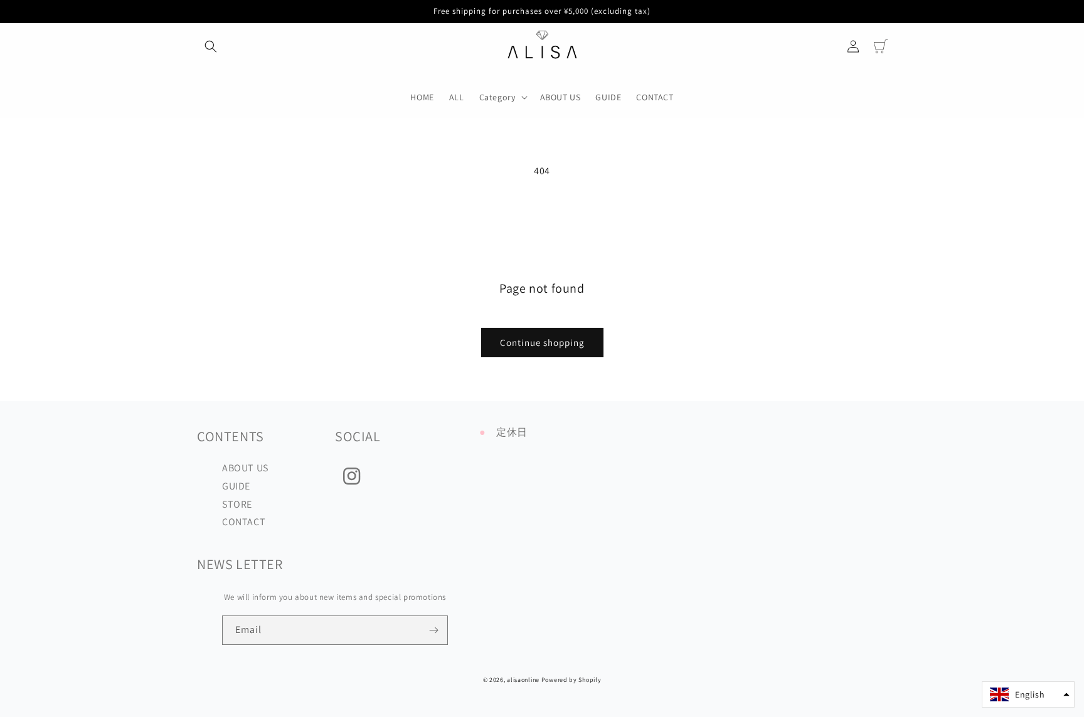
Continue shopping (542, 342)
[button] (211, 46)
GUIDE (236, 486)
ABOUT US (245, 467)
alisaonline (523, 680)
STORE (237, 504)
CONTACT (243, 521)
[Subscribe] (433, 630)
